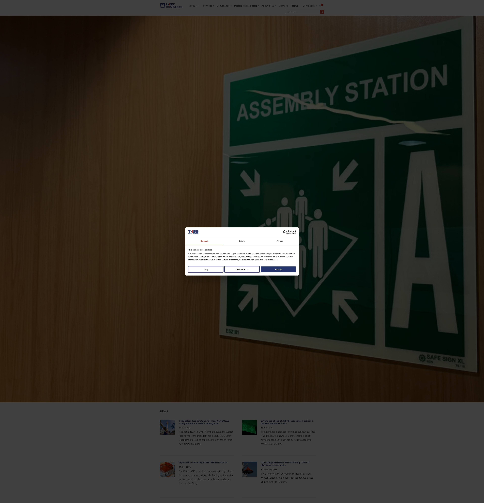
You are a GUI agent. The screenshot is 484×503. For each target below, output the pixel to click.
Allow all (278, 269)
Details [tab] (242, 241)
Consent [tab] (204, 241)
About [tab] (280, 241)
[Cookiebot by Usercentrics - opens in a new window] (285, 232)
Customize (240, 269)
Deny (206, 269)
